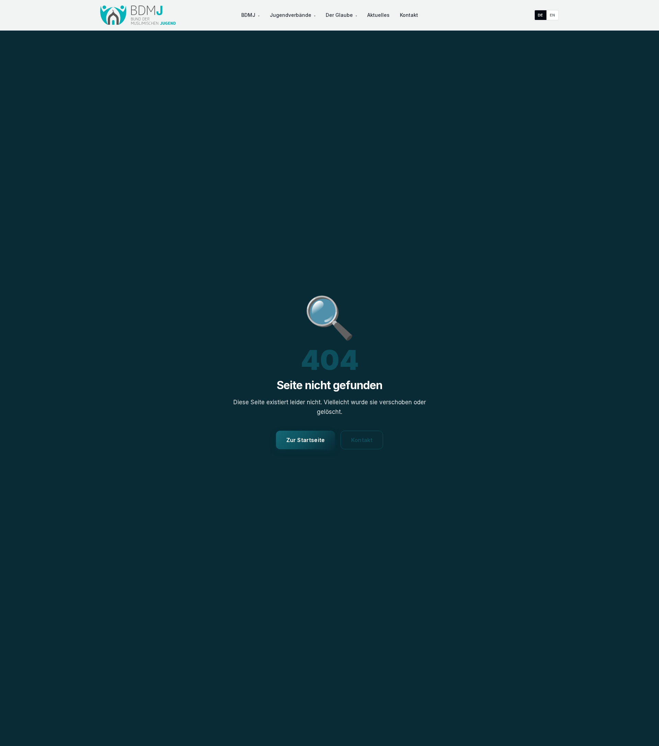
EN (552, 15)
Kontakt (409, 15)
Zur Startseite (305, 440)
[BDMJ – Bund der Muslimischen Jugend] (138, 15)
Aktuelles (378, 15)
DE (540, 15)
